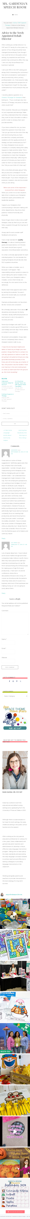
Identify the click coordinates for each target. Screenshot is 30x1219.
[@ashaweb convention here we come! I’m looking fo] (15, 1038)
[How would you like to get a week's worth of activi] (15, 1162)
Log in (28, 1216)
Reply (3, 538)
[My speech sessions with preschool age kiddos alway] (15, 945)
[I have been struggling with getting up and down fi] (15, 1131)
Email (4, 648)
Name (4, 639)
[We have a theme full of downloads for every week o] (15, 1194)
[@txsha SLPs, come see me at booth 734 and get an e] (15, 976)
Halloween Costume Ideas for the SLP (7, 382)
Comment (5, 610)
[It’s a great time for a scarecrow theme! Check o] (15, 1100)
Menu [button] (16, 14)
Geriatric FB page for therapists (12, 97)
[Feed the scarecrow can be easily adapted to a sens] (15, 1069)
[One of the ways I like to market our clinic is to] (15, 914)
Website (4, 657)
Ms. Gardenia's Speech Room (15, 5)
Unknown (14, 450)
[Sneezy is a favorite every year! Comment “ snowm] (15, 1007)
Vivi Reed (14, 542)
